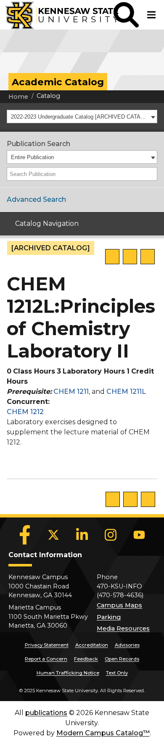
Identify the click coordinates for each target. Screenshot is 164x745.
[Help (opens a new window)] (147, 256)
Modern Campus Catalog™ (103, 733)
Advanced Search (36, 199)
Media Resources (123, 628)
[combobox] (82, 116)
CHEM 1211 (71, 391)
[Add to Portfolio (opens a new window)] (112, 256)
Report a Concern (46, 659)
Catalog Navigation (47, 223)
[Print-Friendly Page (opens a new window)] (130, 256)
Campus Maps (119, 605)
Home (18, 96)
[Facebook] (25, 535)
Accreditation (91, 645)
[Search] (151, 174)
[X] (53, 535)
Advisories (127, 645)
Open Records (122, 659)
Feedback (86, 659)
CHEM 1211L (126, 391)
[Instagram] (110, 535)
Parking (109, 617)
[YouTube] (139, 535)
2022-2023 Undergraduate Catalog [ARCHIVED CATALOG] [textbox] (79, 117)
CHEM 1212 (25, 412)
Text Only (117, 673)
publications (46, 713)
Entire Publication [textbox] (32, 157)
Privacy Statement (47, 645)
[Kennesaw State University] (57, 15)
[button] (126, 15)
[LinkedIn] (82, 535)
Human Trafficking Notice (68, 673)
